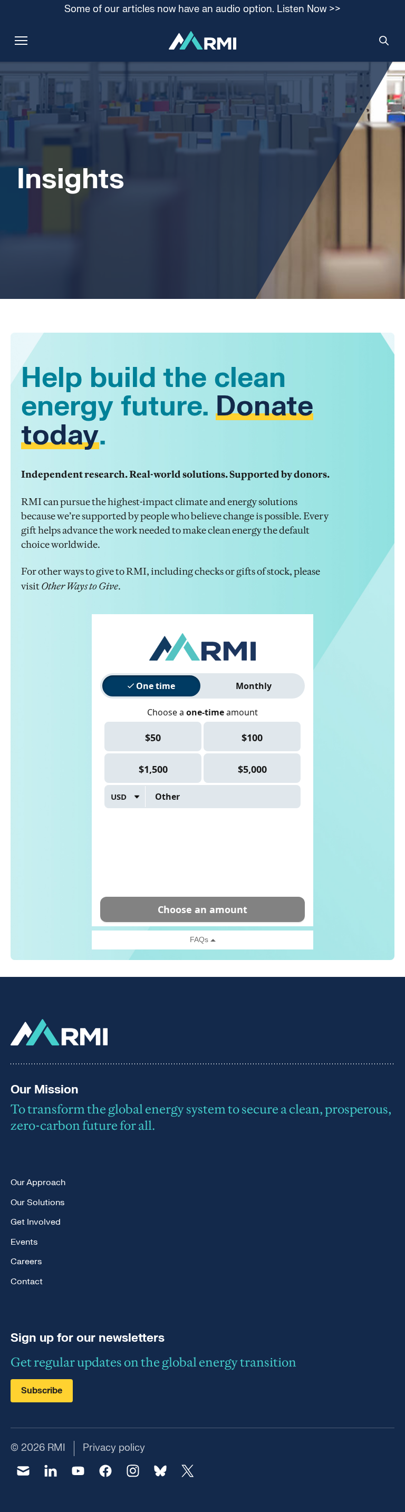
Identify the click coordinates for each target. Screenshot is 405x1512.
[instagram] (133, 1471)
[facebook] (105, 1471)
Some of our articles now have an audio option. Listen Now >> (202, 9)
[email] (23, 1471)
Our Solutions (37, 1202)
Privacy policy (114, 1448)
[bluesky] (160, 1471)
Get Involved (36, 1222)
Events (24, 1242)
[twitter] (187, 1471)
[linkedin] (50, 1471)
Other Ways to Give (79, 586)
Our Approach (38, 1182)
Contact (27, 1281)
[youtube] (78, 1471)
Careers (26, 1261)
